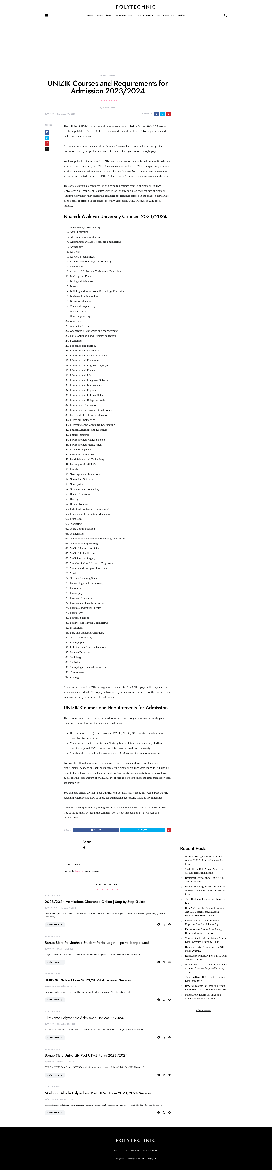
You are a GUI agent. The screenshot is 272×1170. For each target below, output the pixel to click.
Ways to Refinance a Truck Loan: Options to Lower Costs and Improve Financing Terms (206, 968)
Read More (53, 924)
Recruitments (164, 15)
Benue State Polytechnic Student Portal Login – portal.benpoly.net (97, 942)
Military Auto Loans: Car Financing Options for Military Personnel (203, 996)
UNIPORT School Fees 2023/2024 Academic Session (88, 980)
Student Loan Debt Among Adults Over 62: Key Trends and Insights (205, 871)
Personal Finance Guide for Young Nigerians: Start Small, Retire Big (202, 922)
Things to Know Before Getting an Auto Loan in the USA (205, 979)
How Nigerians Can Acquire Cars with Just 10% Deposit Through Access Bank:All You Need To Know (204, 912)
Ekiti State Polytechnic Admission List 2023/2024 (84, 1017)
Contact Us (132, 1150)
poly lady (52, 908)
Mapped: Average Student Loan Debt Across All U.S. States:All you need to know (204, 860)
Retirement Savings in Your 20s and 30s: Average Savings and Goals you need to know (205, 890)
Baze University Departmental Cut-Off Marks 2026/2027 (204, 949)
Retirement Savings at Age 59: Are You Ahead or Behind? (204, 879)
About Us (117, 1150)
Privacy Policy (151, 1150)
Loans (181, 15)
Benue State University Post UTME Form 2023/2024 (86, 1055)
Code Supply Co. (149, 1158)
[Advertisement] (94, 42)
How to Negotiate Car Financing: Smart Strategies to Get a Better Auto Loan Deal (206, 988)
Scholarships (145, 15)
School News (104, 15)
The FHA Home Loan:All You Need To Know (205, 901)
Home (90, 15)
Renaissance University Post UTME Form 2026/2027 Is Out (206, 957)
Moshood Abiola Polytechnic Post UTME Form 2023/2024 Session (98, 1093)
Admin (50, 114)
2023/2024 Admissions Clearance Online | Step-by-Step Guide (95, 901)
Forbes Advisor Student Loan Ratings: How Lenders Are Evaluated (204, 931)
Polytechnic (136, 6)
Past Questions (125, 15)
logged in (79, 871)
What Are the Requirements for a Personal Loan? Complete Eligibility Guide (206, 940)
